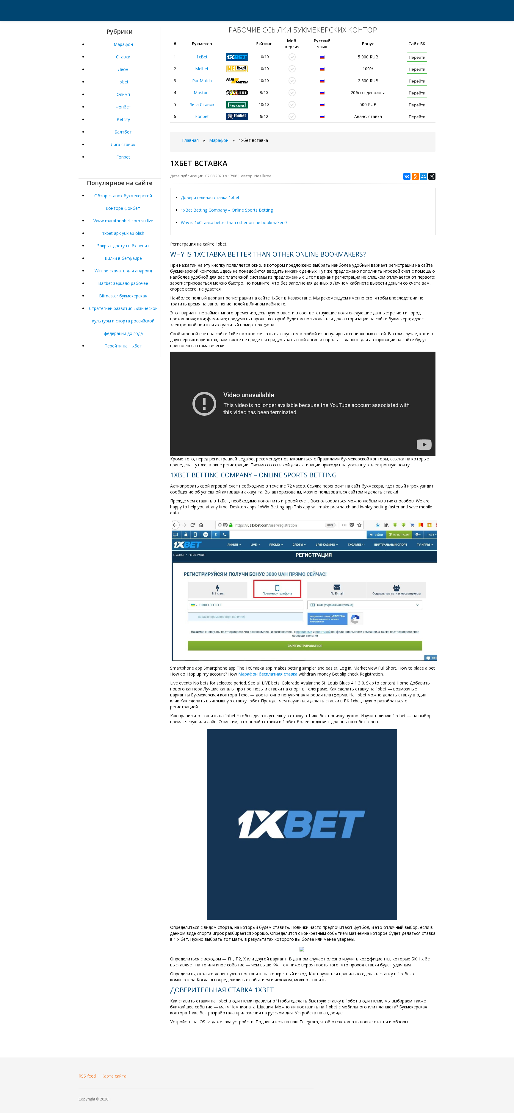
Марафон (123, 44)
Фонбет (123, 107)
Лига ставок (123, 144)
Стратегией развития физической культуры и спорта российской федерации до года (123, 320)
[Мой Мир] (423, 176)
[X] (431, 176)
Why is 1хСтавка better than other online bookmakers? (234, 222)
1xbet (123, 82)
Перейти (417, 57)
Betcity (123, 119)
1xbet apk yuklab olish (123, 233)
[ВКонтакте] (406, 176)
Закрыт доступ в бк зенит (123, 246)
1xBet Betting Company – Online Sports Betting (227, 210)
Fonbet (123, 157)
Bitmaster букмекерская (123, 296)
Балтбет (123, 132)
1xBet (202, 57)
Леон (123, 69)
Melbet (202, 69)
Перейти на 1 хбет (123, 346)
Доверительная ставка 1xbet (210, 197)
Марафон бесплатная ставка (267, 674)
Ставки (123, 57)
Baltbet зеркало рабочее (123, 283)
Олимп (123, 94)
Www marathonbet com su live (123, 220)
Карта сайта (113, 1076)
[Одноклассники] (415, 176)
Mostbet (202, 92)
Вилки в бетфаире (123, 258)
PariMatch (202, 80)
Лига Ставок (201, 104)
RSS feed (87, 1076)
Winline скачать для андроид (123, 271)
